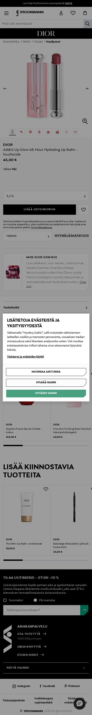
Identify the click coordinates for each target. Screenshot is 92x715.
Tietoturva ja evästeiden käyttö (25, 356)
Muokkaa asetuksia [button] (46, 371)
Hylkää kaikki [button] (46, 382)
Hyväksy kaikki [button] (46, 393)
